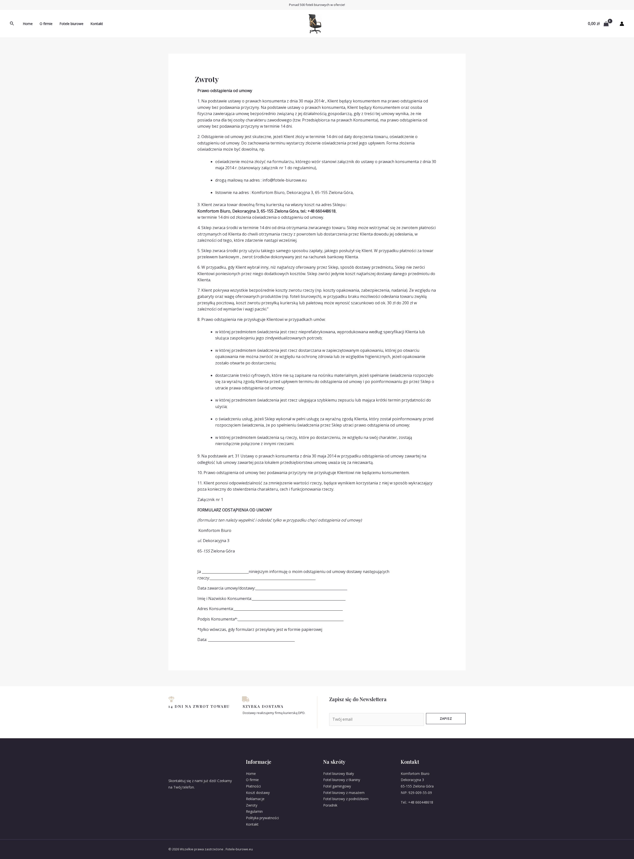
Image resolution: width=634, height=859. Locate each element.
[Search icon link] (12, 24)
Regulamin (254, 811)
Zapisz (446, 718)
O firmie (46, 23)
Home (28, 23)
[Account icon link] (622, 24)
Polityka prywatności (262, 817)
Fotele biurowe (71, 23)
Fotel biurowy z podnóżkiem (346, 798)
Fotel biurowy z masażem (344, 792)
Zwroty (251, 805)
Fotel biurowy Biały (338, 773)
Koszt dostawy (258, 792)
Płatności (253, 786)
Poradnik (330, 805)
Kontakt (96, 23)
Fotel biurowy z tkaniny (341, 779)
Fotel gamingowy (337, 786)
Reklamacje (255, 798)
